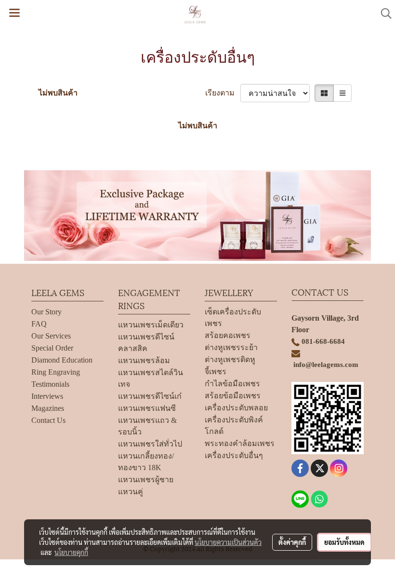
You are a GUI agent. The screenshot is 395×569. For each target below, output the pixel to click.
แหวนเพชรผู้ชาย (145, 479)
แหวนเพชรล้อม (144, 360)
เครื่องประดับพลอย (236, 408)
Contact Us (48, 420)
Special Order (52, 348)
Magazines (47, 408)
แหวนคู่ (130, 492)
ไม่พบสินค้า (58, 93)
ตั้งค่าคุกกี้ (292, 542)
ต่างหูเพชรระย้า (231, 347)
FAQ (39, 324)
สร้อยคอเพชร (227, 335)
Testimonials (50, 384)
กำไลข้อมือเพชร (232, 383)
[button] (383, 13)
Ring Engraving (55, 372)
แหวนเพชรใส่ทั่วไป (150, 444)
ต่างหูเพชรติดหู (230, 359)
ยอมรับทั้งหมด (344, 542)
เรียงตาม (222, 93)
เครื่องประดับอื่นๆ (234, 455)
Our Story (46, 312)
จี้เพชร (215, 371)
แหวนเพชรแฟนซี (147, 408)
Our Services (51, 336)
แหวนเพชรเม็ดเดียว (151, 325)
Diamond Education (61, 360)
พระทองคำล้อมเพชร (240, 443)
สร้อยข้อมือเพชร (233, 396)
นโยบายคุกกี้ (71, 552)
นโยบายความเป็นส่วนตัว (228, 542)
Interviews (47, 396)
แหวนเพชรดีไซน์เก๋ (150, 396)
